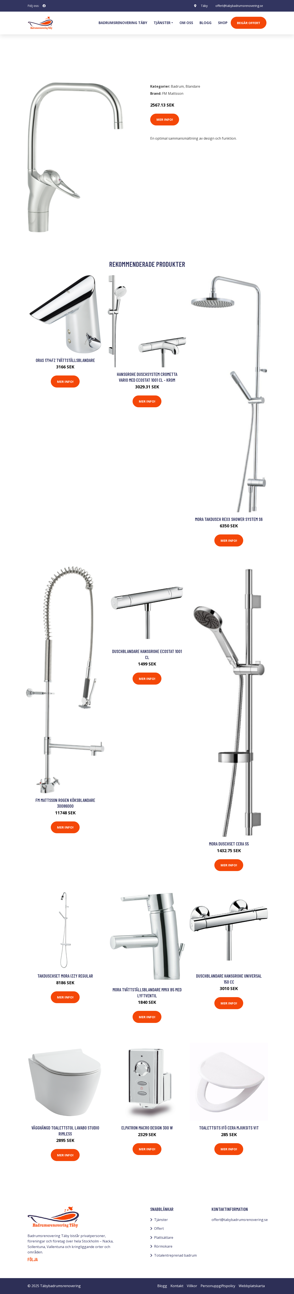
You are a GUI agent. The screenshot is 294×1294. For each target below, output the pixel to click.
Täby (204, 6)
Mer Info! (164, 119)
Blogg (206, 22)
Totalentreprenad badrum (175, 1255)
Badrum (38, 61)
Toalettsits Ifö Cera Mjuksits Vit (229, 1127)
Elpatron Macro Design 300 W (147, 1127)
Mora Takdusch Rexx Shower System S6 (229, 519)
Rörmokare (163, 1246)
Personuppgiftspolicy (218, 1285)
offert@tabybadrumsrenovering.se (239, 6)
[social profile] (44, 6)
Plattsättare (163, 1237)
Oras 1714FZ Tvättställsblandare (65, 360)
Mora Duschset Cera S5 (229, 843)
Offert (159, 1228)
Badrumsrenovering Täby (123, 22)
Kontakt (176, 1285)
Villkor (192, 1285)
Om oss (186, 22)
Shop (222, 22)
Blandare (57, 61)
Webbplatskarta (252, 1285)
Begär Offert (248, 23)
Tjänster (161, 1219)
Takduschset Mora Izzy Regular (65, 975)
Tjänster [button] (162, 22)
